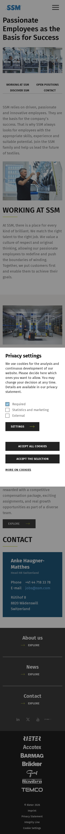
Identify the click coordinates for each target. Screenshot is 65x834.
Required (19, 404)
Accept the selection (32, 459)
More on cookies (18, 469)
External (18, 416)
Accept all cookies (32, 446)
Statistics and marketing (30, 410)
